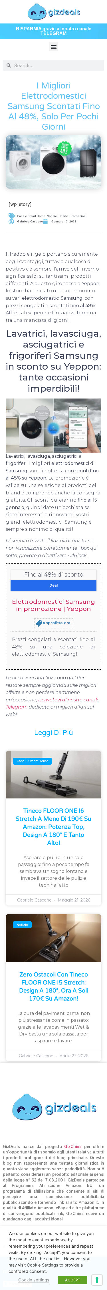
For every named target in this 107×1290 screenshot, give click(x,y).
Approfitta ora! (57, 623)
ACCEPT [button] (72, 1280)
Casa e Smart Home (31, 216)
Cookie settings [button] (33, 1280)
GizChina (73, 1146)
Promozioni (78, 216)
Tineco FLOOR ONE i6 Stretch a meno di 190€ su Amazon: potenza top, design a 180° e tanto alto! (53, 827)
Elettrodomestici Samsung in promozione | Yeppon (53, 605)
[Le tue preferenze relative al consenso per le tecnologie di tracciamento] (97, 1280)
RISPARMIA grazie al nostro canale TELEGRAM (53, 31)
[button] (53, 46)
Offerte (63, 216)
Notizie (52, 216)
